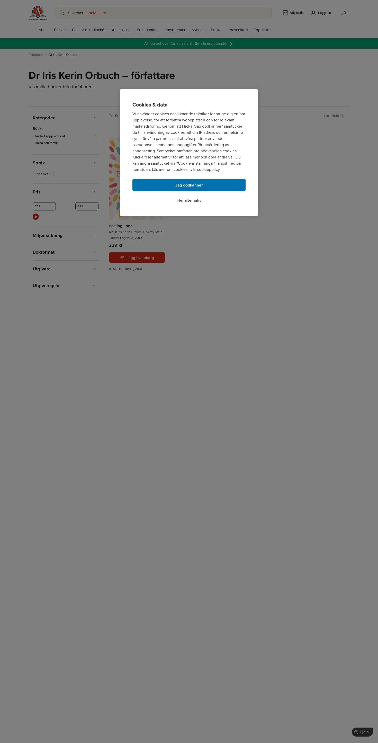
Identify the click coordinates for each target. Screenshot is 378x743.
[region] (189, 152)
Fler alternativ (189, 200)
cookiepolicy (208, 169)
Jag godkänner (189, 185)
